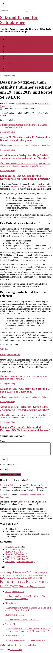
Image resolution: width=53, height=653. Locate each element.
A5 (14, 572)
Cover (34, 572)
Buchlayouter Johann (25, 104)
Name (3, 459)
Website (3, 469)
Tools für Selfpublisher (15, 559)
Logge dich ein (24, 502)
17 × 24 (2, 572)
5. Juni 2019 (43, 104)
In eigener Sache (12, 39)
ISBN (48, 575)
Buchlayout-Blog (12, 49)
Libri (30, 578)
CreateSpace (41, 572)
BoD (28, 572)
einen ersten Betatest (26, 217)
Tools (39, 587)
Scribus (34, 587)
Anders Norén (16, 649)
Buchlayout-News (13, 552)
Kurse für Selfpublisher (15, 554)
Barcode (18, 572)
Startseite (9, 37)
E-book (30, 575)
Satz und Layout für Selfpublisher (19, 20)
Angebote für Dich (13, 547)
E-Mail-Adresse (7, 464)
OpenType (37, 578)
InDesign (43, 575)
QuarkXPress (19, 582)
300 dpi (8, 572)
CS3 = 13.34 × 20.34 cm (19, 575)
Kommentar (5, 441)
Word (43, 587)
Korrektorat (9, 578)
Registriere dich (6, 485)
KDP (2, 577)
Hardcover (36, 575)
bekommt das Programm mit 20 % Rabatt (27, 186)
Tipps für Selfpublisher (15, 557)
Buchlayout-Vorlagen (20, 42)
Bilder (24, 572)
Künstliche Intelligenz (20, 578)
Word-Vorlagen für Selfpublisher (19, 46)
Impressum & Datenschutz (16, 51)
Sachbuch (25, 586)
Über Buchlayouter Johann (22, 44)
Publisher (4, 349)
